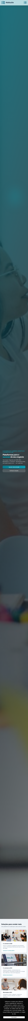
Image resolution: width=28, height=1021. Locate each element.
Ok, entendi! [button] (14, 1017)
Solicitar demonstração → (8, 975)
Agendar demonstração (14, 467)
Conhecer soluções (14, 470)
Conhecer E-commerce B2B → (9, 950)
